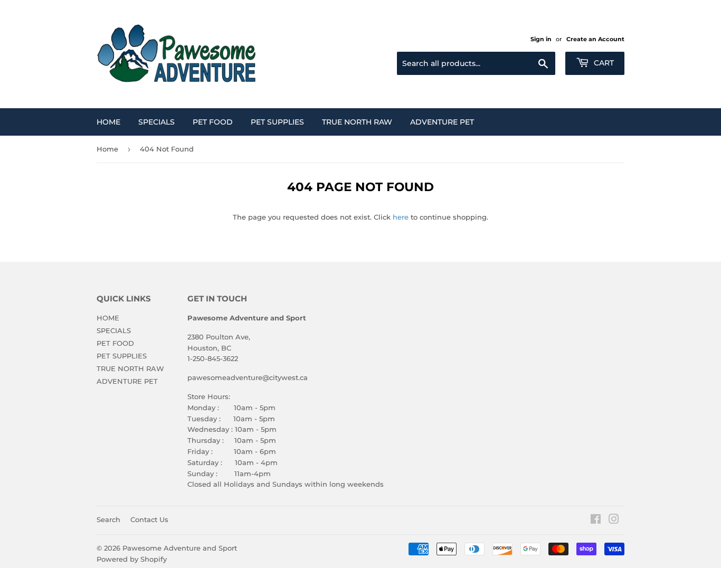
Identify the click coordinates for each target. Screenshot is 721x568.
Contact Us (149, 519)
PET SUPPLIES (277, 122)
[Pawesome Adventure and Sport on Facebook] (595, 520)
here (401, 217)
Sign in (541, 39)
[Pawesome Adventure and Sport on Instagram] (614, 520)
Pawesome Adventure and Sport (179, 548)
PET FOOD (213, 122)
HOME (108, 122)
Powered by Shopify (132, 559)
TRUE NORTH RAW (357, 122)
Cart (603, 63)
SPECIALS (156, 122)
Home (107, 149)
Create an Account (595, 39)
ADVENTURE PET (442, 122)
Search (108, 519)
